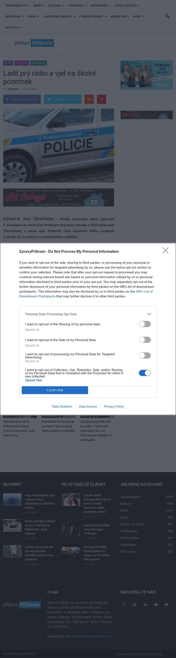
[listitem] (88, 314)
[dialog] (88, 329)
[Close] (167, 251)
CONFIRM (55, 390)
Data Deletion (62, 406)
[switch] (145, 324)
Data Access (88, 406)
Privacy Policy (114, 406)
